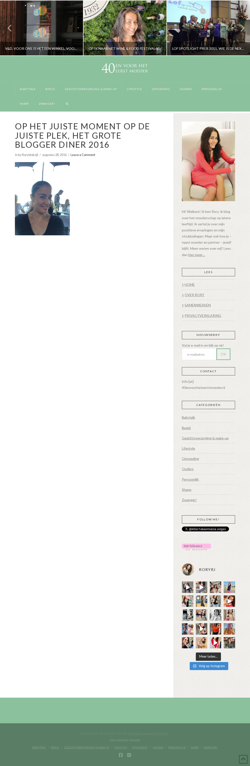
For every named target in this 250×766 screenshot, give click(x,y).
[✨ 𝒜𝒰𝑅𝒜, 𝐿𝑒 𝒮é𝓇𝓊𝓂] (229, 615)
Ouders (188, 469)
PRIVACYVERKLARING (203, 315)
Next (239, 28)
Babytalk (188, 417)
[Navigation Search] (67, 104)
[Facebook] (121, 755)
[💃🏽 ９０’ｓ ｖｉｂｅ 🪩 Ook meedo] (215, 643)
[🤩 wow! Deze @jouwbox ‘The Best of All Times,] (201, 587)
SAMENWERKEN (198, 305)
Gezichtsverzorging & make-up (205, 438)
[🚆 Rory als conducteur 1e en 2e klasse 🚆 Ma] (187, 587)
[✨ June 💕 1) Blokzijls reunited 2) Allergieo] (215, 587)
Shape (186, 489)
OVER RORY (194, 295)
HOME (190, 284)
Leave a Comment (83, 155)
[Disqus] (90, 302)
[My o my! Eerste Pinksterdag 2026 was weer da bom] (229, 601)
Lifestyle (188, 448)
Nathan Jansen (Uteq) (148, 733)
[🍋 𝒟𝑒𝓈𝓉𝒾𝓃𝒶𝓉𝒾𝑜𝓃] (187, 601)
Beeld (186, 428)
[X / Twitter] (129, 755)
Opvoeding (190, 458)
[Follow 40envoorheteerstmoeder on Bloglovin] (196, 546)
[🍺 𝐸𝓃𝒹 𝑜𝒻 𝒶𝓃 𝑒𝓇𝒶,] (187, 615)
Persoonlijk (190, 479)
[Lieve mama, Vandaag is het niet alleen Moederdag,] (215, 615)
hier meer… (196, 255)
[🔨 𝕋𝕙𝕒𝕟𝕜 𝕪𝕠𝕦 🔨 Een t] (201, 643)
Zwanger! (189, 500)
